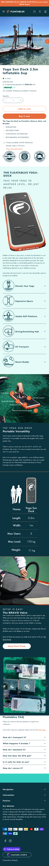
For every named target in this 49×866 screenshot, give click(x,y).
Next (47, 686)
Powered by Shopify (10, 860)
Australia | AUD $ (19, 855)
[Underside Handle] (17, 401)
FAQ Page (41, 730)
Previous (2, 686)
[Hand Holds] (12, 393)
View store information (14, 149)
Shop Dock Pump (17, 646)
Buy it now (24, 116)
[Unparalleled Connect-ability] (36, 410)
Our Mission (8, 806)
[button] (3, 11)
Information (8, 795)
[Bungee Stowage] (25, 404)
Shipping (16, 91)
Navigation (8, 789)
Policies (6, 801)
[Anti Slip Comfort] (29, 398)
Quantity (6, 96)
